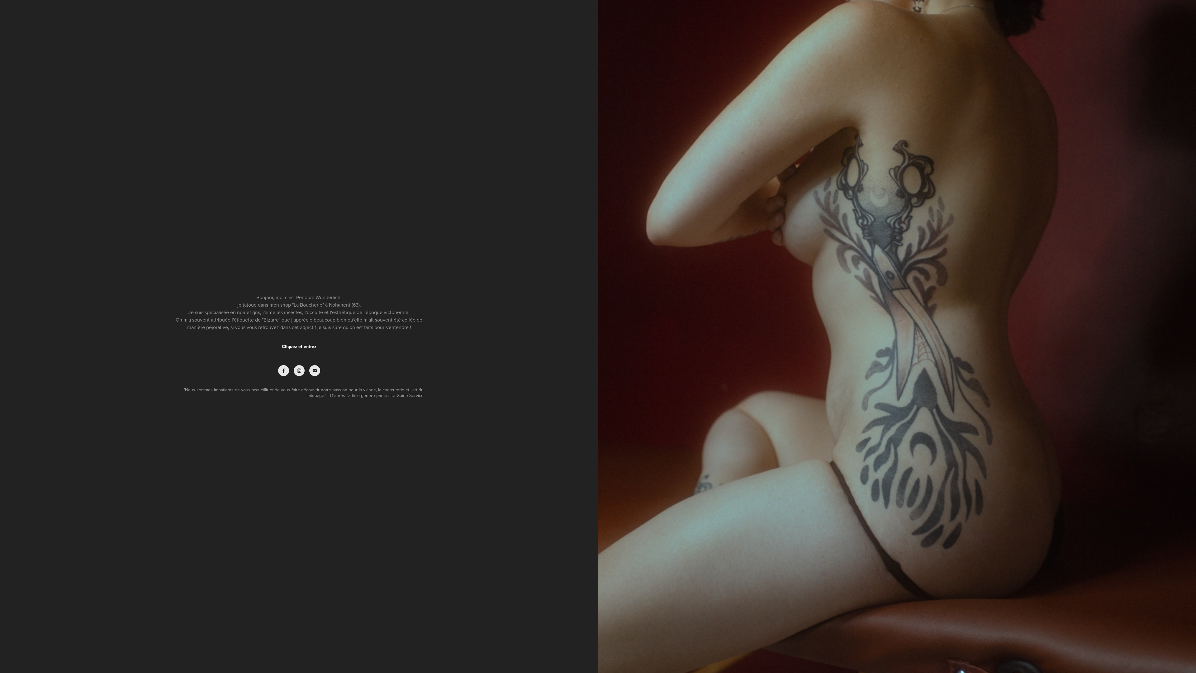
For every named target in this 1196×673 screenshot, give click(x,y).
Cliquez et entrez (299, 346)
